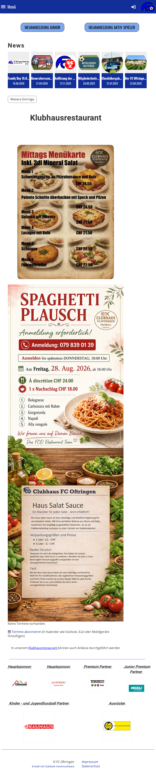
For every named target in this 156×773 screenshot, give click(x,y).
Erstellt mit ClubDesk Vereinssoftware (53, 766)
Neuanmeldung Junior (42, 27)
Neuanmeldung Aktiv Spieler (112, 27)
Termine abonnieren (26, 632)
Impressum (90, 762)
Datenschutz (91, 766)
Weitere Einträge (22, 99)
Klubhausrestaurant (43, 648)
